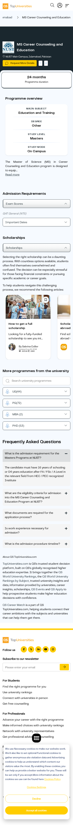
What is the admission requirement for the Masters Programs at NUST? (32, 456)
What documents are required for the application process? (29, 515)
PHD (18, 426)
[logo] (17, 5)
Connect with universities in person (25, 698)
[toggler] (67, 4)
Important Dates (16, 222)
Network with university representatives (28, 731)
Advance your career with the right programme (33, 719)
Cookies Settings (36, 787)
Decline (36, 798)
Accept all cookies (36, 810)
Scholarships (14, 248)
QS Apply (57, 589)
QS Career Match (14, 605)
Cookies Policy (52, 779)
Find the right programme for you (24, 686)
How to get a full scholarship (20, 326)
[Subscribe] (64, 667)
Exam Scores (14, 204)
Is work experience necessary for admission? (27, 530)
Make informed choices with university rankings (33, 725)
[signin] (60, 4)
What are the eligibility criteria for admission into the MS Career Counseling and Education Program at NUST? (33, 497)
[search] (52, 5)
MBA (17, 414)
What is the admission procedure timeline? (32, 544)
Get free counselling (16, 703)
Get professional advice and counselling (28, 737)
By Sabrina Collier (28, 346)
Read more (12, 174)
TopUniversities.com (15, 564)
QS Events (38, 589)
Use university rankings (17, 692)
